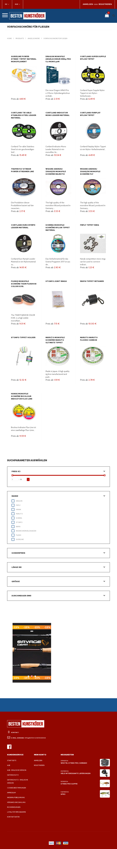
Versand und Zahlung (16, 802)
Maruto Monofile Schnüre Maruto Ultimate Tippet (55, 340)
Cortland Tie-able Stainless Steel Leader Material (23, 115)
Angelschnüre (34, 38)
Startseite (11, 760)
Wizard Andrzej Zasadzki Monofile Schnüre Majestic (56, 171)
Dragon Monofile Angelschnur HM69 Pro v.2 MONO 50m (58, 59)
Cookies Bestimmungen (16, 788)
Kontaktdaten (13, 817)
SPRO (63, 794)
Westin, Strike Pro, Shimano (74, 763)
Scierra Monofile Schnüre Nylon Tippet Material (58, 227)
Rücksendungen (13, 807)
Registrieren (39, 765)
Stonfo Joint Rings (56, 281)
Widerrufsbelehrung (16, 797)
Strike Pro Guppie (69, 784)
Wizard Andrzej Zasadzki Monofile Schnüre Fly (90, 171)
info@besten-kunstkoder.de (35, 738)
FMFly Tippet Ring (89, 225)
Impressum (11, 793)
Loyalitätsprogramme (16, 812)
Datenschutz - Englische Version (17, 781)
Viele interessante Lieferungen (75, 773)
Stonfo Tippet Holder (23, 337)
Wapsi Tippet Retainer (92, 281)
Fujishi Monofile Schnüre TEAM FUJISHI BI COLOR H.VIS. (23, 283)
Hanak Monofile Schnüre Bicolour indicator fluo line (21, 396)
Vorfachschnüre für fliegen (55, 38)
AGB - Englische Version (16, 770)
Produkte (20, 38)
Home (9, 38)
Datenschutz (13, 775)
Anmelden (38, 760)
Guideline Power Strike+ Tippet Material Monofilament (23, 59)
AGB (8, 765)
